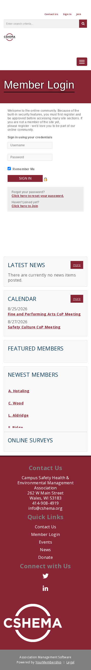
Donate (45, 557)
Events (45, 542)
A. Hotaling (18, 389)
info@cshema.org (45, 508)
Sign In (67, 14)
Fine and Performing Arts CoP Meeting (44, 314)
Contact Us (51, 14)
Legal (70, 662)
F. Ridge (15, 426)
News (45, 549)
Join (78, 14)
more (77, 265)
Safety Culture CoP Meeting (34, 327)
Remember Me (24, 169)
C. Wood (16, 401)
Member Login (45, 534)
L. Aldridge (18, 413)
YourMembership (48, 662)
